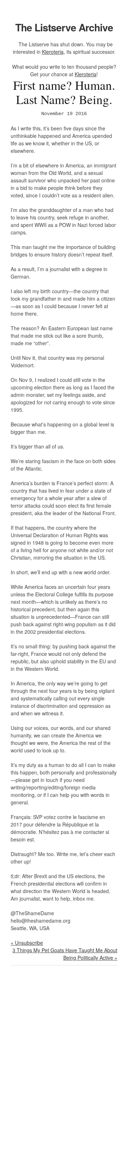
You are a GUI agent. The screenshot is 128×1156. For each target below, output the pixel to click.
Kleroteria (53, 51)
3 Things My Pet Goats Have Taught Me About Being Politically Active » (64, 954)
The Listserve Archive (64, 27)
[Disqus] (64, 1065)
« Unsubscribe (27, 942)
